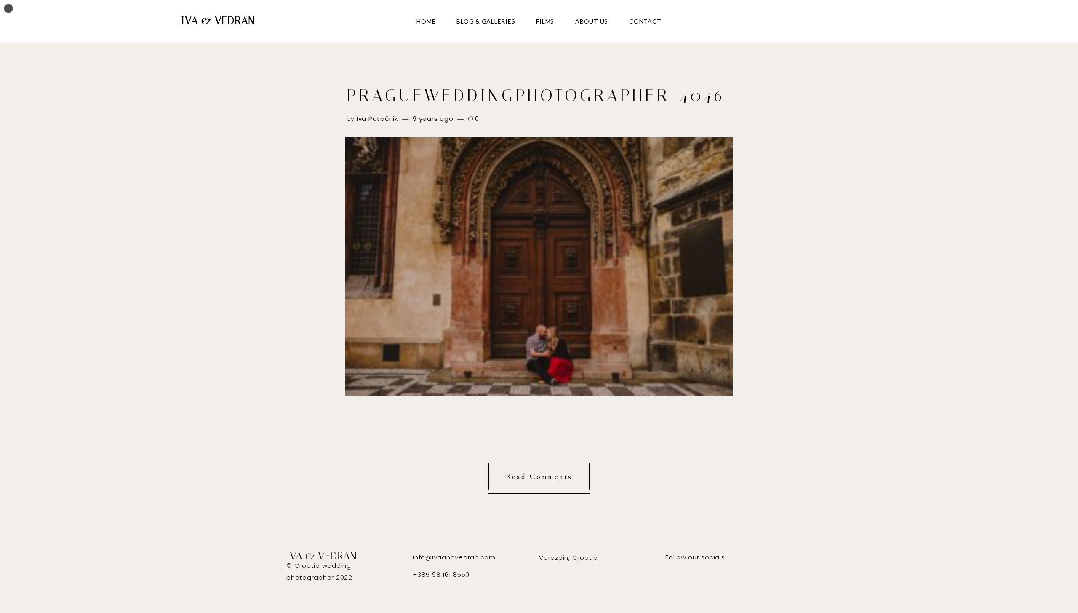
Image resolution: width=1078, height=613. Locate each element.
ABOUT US (591, 21)
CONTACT (645, 21)
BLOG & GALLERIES (485, 21)
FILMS (545, 21)
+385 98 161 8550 (441, 574)
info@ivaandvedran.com (454, 557)
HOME (425, 21)
